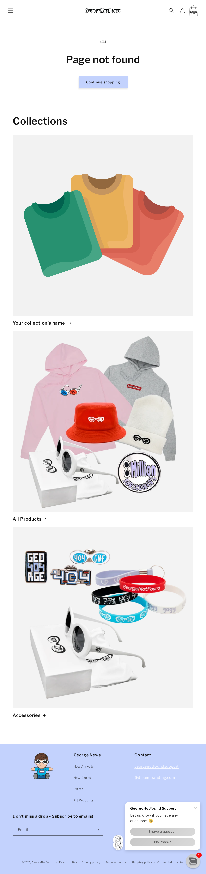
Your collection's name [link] (39, 323)
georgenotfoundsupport (156, 766)
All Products (27, 519)
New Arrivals (84, 766)
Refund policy (68, 862)
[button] (10, 10)
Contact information (170, 862)
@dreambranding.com (154, 777)
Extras (79, 789)
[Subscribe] (97, 830)
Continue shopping (103, 82)
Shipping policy (141, 862)
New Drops (82, 777)
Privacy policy (91, 862)
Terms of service (116, 862)
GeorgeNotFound (43, 862)
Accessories (27, 715)
